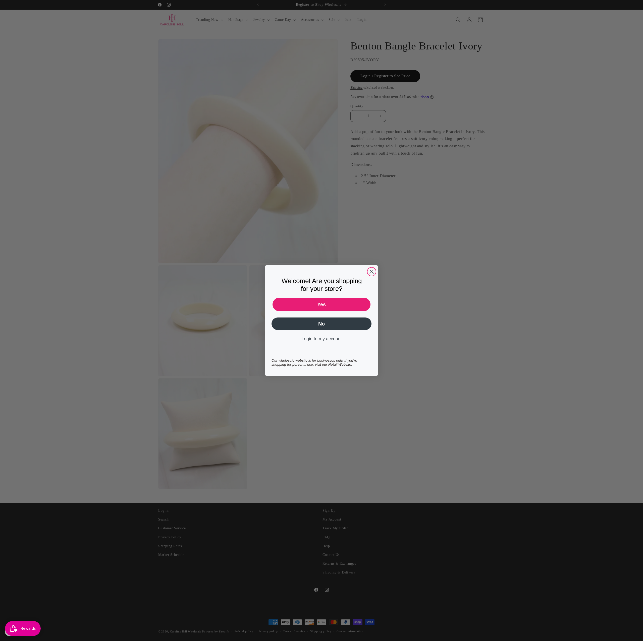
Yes (321, 304)
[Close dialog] (371, 271)
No (321, 324)
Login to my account (321, 338)
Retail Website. (340, 364)
